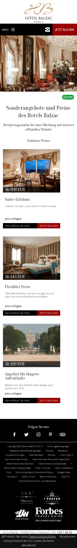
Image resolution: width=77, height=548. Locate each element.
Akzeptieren (67, 536)
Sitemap (49, 450)
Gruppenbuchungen (15, 455)
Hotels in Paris (28, 476)
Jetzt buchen (64, 30)
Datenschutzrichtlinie (42, 536)
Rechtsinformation (48, 476)
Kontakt (51, 455)
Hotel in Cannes (42, 468)
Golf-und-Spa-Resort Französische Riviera (34, 472)
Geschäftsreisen (36, 455)
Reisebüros (63, 450)
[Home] (38, 12)
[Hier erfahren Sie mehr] (31, 171)
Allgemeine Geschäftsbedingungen (25, 450)
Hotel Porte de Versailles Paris (20, 463)
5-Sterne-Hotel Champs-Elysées (52, 463)
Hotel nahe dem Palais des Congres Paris (51, 459)
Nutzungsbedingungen (58, 446)
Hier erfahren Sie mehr (17, 225)
